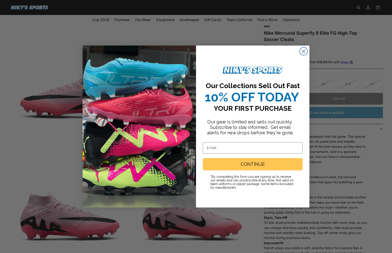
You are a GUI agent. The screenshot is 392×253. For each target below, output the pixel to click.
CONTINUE (253, 164)
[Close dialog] (304, 51)
